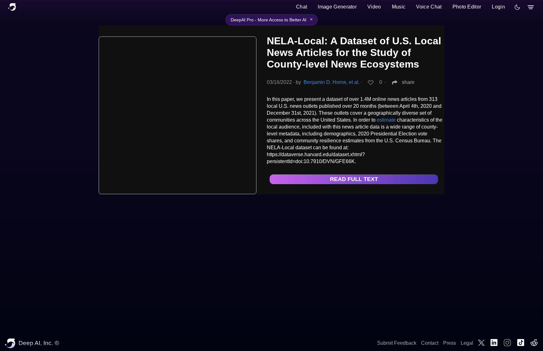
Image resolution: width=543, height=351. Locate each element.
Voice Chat (429, 6)
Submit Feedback (396, 343)
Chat (301, 6)
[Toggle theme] (517, 7)
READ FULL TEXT (354, 179)
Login (498, 6)
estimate (386, 120)
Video (374, 6)
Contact (429, 343)
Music (399, 6)
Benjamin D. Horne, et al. (331, 82)
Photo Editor (466, 6)
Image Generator (337, 6)
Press (449, 343)
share (408, 82)
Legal (467, 343)
